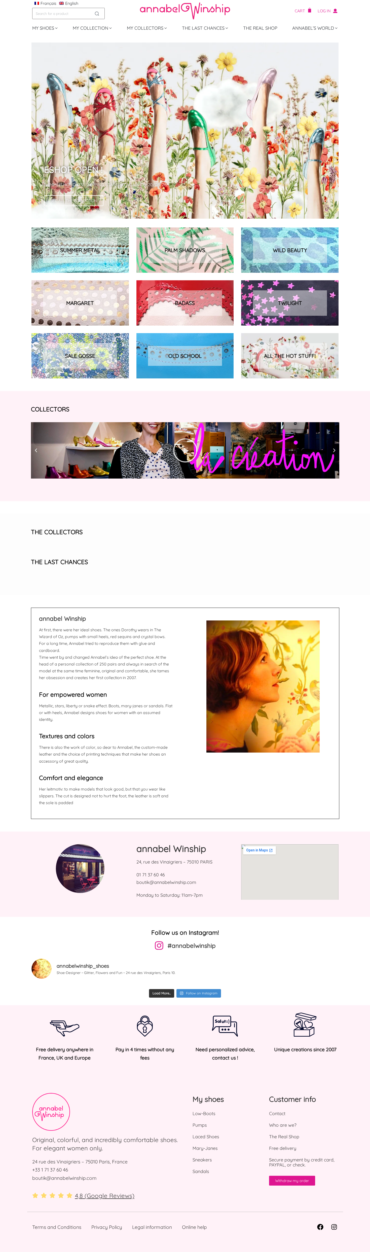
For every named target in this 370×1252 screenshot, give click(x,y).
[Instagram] (334, 1227)
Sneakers (202, 1160)
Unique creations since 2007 (305, 1049)
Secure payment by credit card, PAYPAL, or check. (301, 1162)
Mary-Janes (205, 1148)
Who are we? (283, 1125)
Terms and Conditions (56, 1227)
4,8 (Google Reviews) (104, 1195)
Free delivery (282, 1148)
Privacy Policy (106, 1227)
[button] (37, 131)
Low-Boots (204, 1113)
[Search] (96, 13)
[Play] (185, 450)
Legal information (152, 1227)
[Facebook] (320, 1227)
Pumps (200, 1125)
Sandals (201, 1171)
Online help (194, 1227)
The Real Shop (284, 1137)
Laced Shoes (206, 1137)
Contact (277, 1113)
